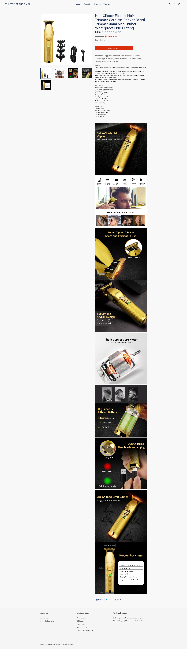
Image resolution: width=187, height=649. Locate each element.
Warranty (81, 624)
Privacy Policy (83, 627)
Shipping (80, 621)
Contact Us (81, 618)
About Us (44, 618)
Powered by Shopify (67, 644)
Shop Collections (47, 621)
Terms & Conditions (85, 630)
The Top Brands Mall (18, 4)
